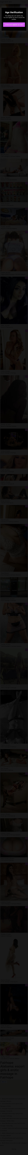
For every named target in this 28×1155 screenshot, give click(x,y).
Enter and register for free (14, 24)
